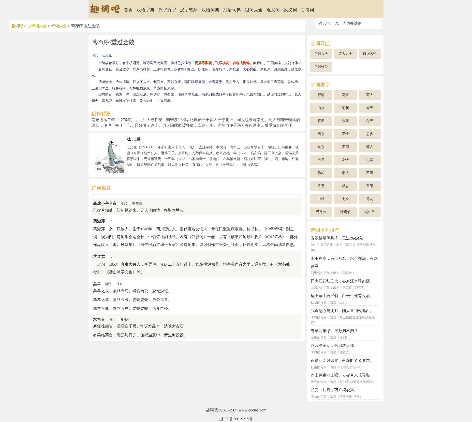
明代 (112, 319)
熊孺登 (137, 203)
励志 (345, 186)
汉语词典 (210, 9)
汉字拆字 (167, 9)
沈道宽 (99, 256)
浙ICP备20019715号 (236, 419)
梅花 (321, 173)
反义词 (290, 9)
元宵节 (321, 212)
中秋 (321, 199)
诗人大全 (345, 53)
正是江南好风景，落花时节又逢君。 (342, 360)
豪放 (345, 173)
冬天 (369, 121)
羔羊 (97, 284)
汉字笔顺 (189, 9)
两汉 (108, 284)
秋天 (345, 121)
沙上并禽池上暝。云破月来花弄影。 (342, 375)
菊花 (345, 108)
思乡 (369, 134)
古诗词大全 (37, 26)
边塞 (369, 160)
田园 (369, 173)
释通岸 (125, 319)
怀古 (369, 147)
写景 (345, 95)
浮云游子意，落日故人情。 (334, 345)
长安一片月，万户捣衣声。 (334, 390)
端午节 (370, 212)
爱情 (345, 134)
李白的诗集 (319, 317)
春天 (369, 108)
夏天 (321, 121)
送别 (321, 147)
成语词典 (232, 9)
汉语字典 (145, 9)
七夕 (345, 199)
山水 (321, 108)
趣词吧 (17, 26)
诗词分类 (321, 66)
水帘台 (99, 319)
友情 (345, 160)
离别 (321, 134)
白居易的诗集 (320, 287)
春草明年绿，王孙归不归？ (334, 331)
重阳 (369, 186)
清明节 (345, 212)
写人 (369, 95)
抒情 (321, 95)
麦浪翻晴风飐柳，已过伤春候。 (338, 238)
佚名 (120, 284)
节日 (321, 160)
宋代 (94, 55)
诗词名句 (370, 53)
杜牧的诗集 (319, 302)
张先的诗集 (319, 382)
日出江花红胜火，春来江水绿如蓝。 (342, 281)
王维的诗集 (319, 337)
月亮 (321, 186)
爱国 (345, 147)
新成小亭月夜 (105, 203)
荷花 (369, 199)
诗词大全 (59, 26)
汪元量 (107, 55)
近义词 (273, 9)
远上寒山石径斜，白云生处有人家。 (342, 296)
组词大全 (254, 9)
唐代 (124, 203)
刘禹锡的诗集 (320, 273)
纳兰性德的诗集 (322, 244)
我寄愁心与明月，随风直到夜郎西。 (342, 311)
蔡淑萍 (99, 221)
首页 (128, 9)
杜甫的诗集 (319, 367)
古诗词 (307, 9)
